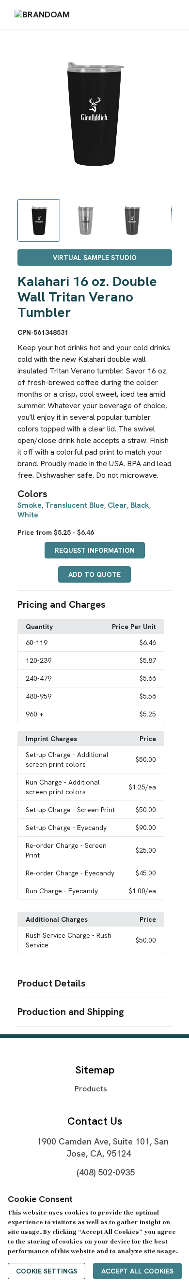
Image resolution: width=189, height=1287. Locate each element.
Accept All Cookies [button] (137, 1271)
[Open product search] (150, 14)
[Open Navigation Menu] (169, 14)
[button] (94, 605)
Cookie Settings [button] (46, 1271)
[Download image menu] (160, 49)
